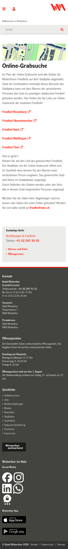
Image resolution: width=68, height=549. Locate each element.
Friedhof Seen (10, 129)
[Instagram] (19, 481)
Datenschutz (47, 544)
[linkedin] (7, 492)
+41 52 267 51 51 (27, 288)
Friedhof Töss (10, 147)
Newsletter (9, 412)
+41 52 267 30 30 (27, 240)
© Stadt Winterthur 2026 (15, 544)
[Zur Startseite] (50, 7)
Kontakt (34, 544)
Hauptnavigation (4, 9)
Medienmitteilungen (13, 404)
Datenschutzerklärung (14, 425)
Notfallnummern (12, 395)
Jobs (6, 399)
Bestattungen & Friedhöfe (21, 236)
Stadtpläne (9, 416)
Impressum (9, 433)
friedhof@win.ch (40, 207)
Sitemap (61, 544)
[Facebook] (8, 481)
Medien (7, 408)
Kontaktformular (11, 285)
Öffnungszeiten (16, 254)
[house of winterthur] (14, 450)
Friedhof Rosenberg (14, 112)
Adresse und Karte (18, 249)
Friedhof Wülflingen (14, 138)
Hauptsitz (7, 302)
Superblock (9, 420)
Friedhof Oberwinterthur (17, 120)
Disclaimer (9, 429)
